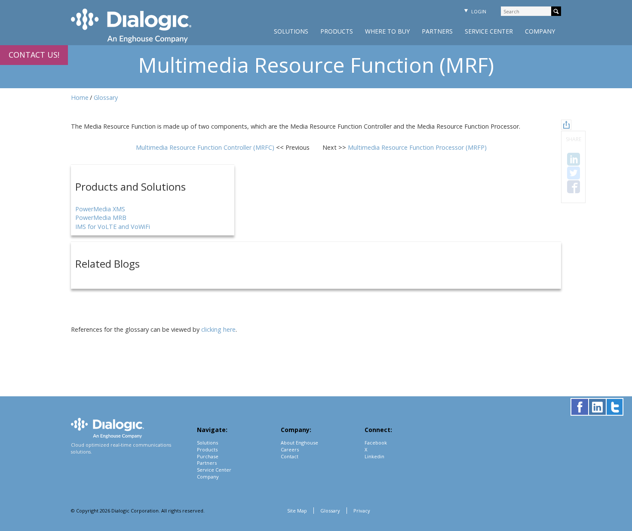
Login (478, 11)
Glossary (106, 97)
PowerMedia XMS (100, 209)
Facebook (376, 442)
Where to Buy (387, 31)
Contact (289, 456)
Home (80, 97)
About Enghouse (299, 442)
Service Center (489, 31)
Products (336, 31)
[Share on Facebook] (573, 186)
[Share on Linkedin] (573, 159)
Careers (290, 449)
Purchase (207, 456)
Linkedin (374, 456)
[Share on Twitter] (573, 173)
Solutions (291, 31)
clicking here (218, 329)
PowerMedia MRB (100, 217)
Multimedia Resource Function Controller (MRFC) (206, 147)
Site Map (297, 510)
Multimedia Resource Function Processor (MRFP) (417, 147)
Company (540, 31)
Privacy (361, 510)
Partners (437, 31)
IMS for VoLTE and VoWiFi (112, 226)
